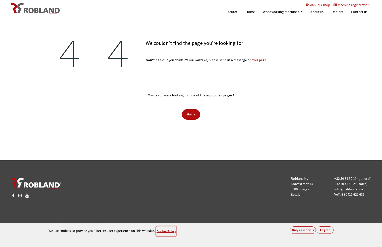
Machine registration (353, 5)
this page (259, 60)
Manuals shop (319, 5)
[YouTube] (27, 196)
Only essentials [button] (303, 230)
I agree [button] (325, 230)
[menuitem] (233, 12)
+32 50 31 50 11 (345, 178)
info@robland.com (348, 189)
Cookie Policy (166, 231)
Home (191, 114)
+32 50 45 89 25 (345, 184)
